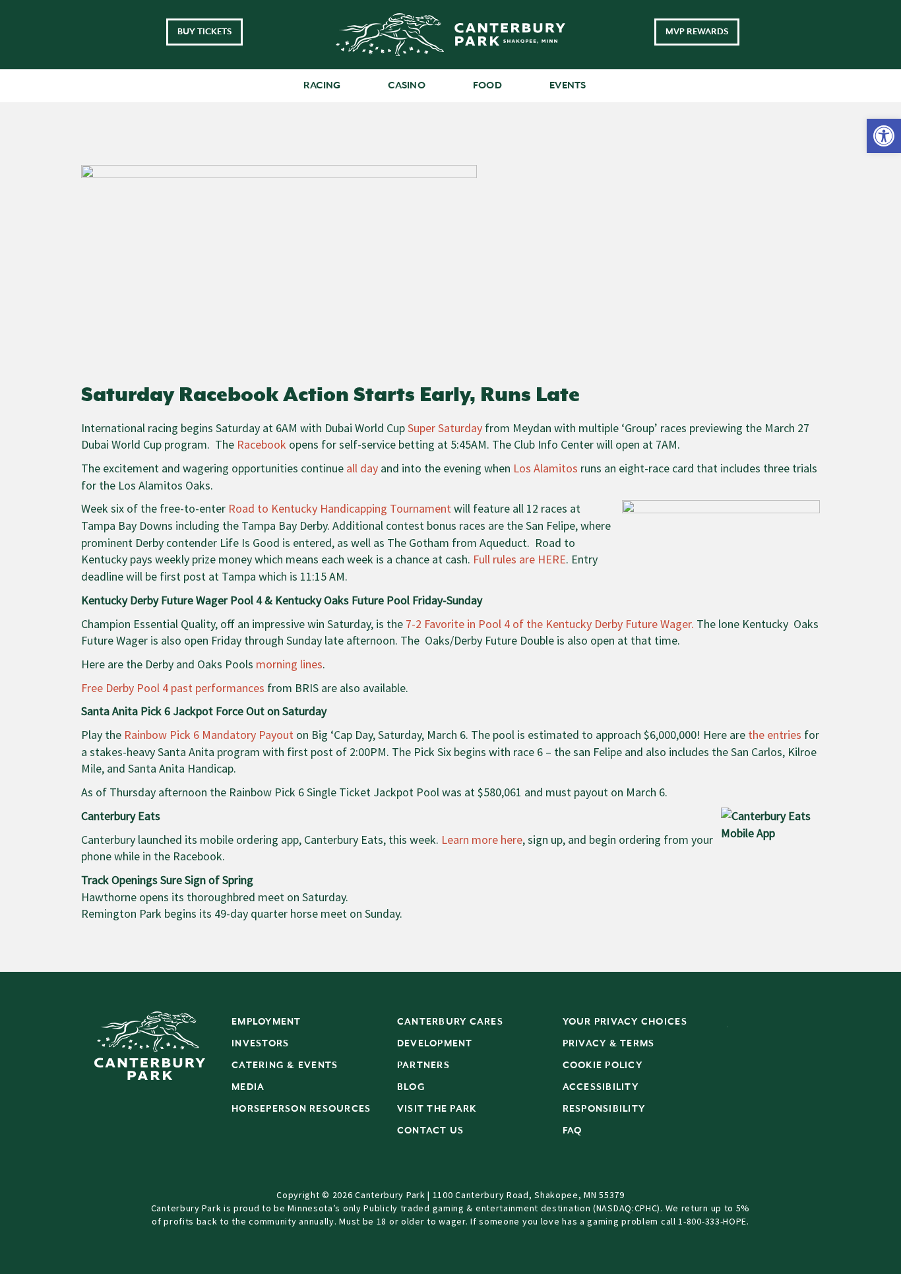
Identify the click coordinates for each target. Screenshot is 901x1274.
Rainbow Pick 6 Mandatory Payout (209, 734)
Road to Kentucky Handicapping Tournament (339, 508)
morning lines (288, 664)
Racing (322, 85)
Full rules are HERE (519, 559)
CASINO (406, 85)
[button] (884, 136)
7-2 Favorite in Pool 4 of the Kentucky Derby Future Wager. (550, 623)
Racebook (261, 444)
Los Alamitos (544, 468)
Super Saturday (445, 427)
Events (567, 85)
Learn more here (481, 839)
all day (361, 468)
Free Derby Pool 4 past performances (172, 687)
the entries (774, 734)
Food (487, 85)
